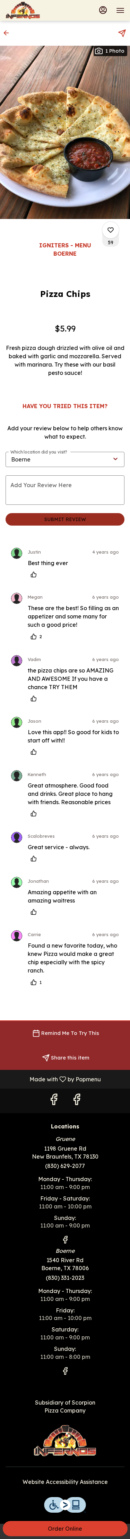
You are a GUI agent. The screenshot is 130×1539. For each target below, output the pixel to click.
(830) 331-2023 (65, 1277)
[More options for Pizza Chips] (110, 230)
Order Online (65, 1528)
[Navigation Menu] (120, 10)
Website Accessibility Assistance (65, 1481)
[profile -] (103, 10)
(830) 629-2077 (65, 1165)
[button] (8, 32)
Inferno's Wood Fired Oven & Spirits (65, 1440)
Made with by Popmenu (53, 1078)
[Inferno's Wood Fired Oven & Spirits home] (37, 10)
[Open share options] (122, 33)
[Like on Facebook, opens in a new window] (53, 1101)
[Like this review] (35, 574)
